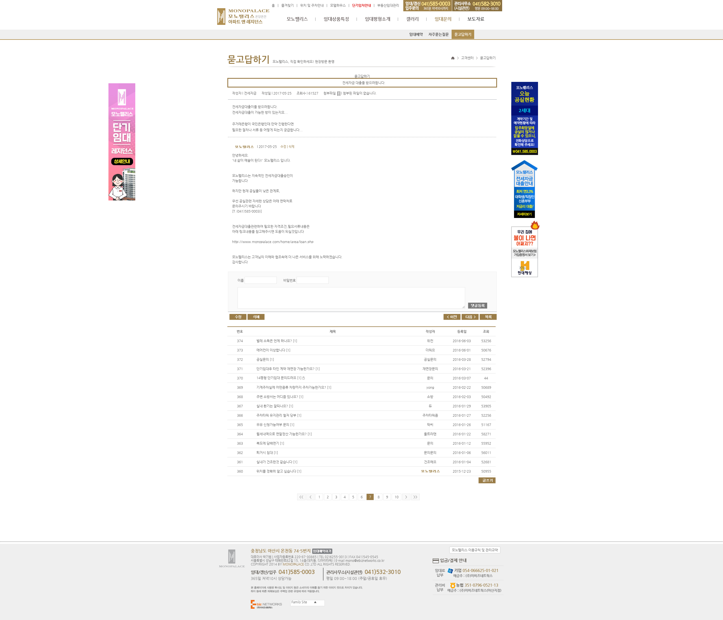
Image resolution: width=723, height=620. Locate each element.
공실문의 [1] (265, 359)
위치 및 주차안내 (312, 5)
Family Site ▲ (304, 602)
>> (415, 497)
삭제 (291, 147)
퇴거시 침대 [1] (267, 453)
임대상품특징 (336, 19)
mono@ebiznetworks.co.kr (364, 560)
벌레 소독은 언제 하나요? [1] (276, 341)
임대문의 (443, 19)
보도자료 (475, 19)
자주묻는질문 (438, 34)
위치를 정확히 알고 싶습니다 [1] (278, 471)
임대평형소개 (377, 19)
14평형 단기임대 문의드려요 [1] (279, 378)
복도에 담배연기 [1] (270, 443)
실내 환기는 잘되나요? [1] (274, 406)
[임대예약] (321, 551)
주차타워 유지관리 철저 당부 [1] (278, 415)
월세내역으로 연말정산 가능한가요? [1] (284, 434)
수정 (283, 147)
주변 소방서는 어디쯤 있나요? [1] (279, 397)
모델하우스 (338, 5)
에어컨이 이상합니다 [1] (273, 350)
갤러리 (412, 19)
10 (396, 497)
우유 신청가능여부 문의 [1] (275, 425)
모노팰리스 (297, 19)
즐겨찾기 (287, 5)
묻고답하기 (462, 34)
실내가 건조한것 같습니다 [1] (276, 462)
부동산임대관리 (388, 5)
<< (301, 497)
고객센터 (467, 58)
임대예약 (416, 34)
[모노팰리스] (243, 14)
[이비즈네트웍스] (268, 604)
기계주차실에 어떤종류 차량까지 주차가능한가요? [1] (293, 387)
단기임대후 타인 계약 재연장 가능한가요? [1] (288, 369)
